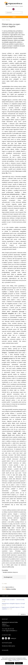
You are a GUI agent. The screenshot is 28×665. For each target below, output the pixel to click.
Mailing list (13, 638)
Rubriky (8, 20)
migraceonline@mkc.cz (11, 630)
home (3, 20)
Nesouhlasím (9, 663)
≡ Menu (14, 17)
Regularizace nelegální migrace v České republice (13, 608)
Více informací (15, 660)
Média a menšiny (11, 589)
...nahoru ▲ (23, 614)
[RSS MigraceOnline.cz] (9, 638)
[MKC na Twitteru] (6, 638)
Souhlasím (19, 663)
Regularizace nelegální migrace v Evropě (13, 603)
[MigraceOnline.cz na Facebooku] (3, 638)
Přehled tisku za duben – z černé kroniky (13, 599)
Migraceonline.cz (14, 3)
